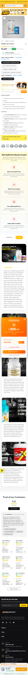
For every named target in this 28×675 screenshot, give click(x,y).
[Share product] (25, 44)
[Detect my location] (20, 92)
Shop (2, 632)
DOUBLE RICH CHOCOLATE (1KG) (12, 72)
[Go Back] (2, 5)
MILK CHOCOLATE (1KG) (9, 66)
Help (2, 636)
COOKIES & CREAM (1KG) (9, 69)
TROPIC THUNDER (8, 79)
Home (2, 41)
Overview (9, 237)
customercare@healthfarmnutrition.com (15, 651)
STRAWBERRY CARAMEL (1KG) (11, 62)
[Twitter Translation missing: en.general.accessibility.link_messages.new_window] (10, 622)
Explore (3, 627)
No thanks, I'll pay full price (14, 355)
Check (24, 91)
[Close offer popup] (25, 319)
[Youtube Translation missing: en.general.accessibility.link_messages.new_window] (13, 622)
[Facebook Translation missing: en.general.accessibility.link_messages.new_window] (2, 622)
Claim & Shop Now (13, 351)
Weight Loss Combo (9, 41)
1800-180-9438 (9, 644)
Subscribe (23, 605)
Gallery (19, 237)
